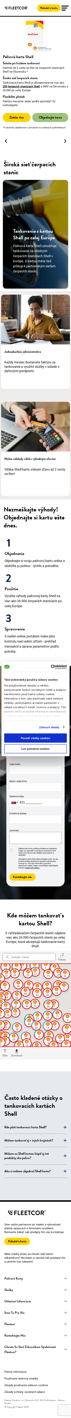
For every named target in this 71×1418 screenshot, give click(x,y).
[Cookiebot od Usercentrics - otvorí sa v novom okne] (51, 667)
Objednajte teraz (50, 117)
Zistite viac (16, 117)
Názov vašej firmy (18, 781)
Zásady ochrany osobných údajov (24, 1392)
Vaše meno (14, 764)
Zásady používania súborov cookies (26, 1385)
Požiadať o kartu (49, 8)
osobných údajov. (32, 868)
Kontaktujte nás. (22, 877)
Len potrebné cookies (35, 748)
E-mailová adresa (17, 813)
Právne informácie (15, 1371)
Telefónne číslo (16, 796)
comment (14, 830)
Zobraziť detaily (49, 727)
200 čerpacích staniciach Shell (21, 86)
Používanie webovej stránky (21, 1378)
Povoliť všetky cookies (35, 738)
